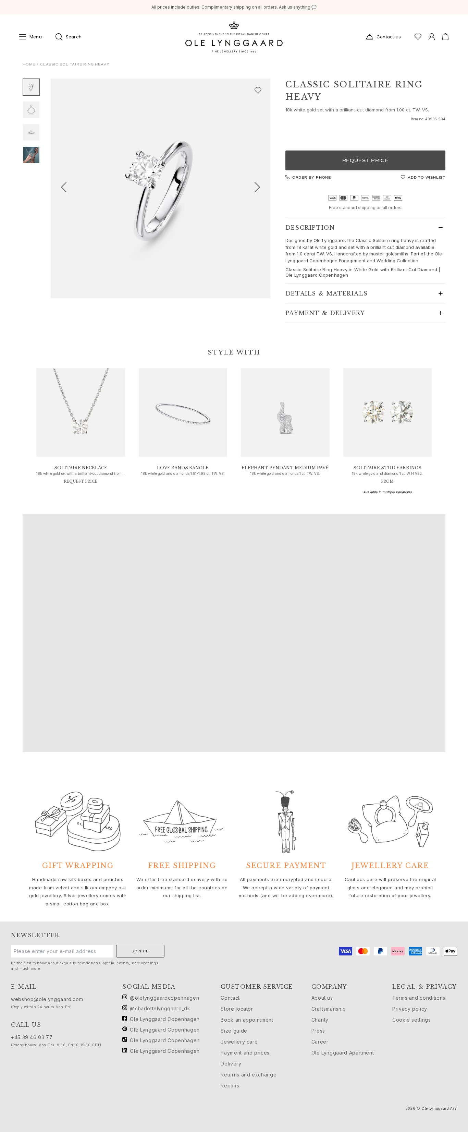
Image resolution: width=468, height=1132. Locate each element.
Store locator (237, 1009)
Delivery (231, 1064)
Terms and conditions (418, 998)
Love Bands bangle (183, 467)
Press (318, 1031)
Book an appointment (247, 1020)
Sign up (140, 951)
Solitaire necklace (80, 467)
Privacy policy (409, 1009)
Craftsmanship (328, 1009)
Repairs (230, 1085)
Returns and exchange (248, 1074)
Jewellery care (239, 1042)
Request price (365, 161)
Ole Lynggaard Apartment (342, 1053)
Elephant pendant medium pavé (285, 467)
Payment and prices (245, 1053)
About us (322, 998)
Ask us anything (294, 7)
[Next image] (260, 188)
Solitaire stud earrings (387, 467)
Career (320, 1042)
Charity (320, 1020)
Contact (230, 998)
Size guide (234, 1031)
